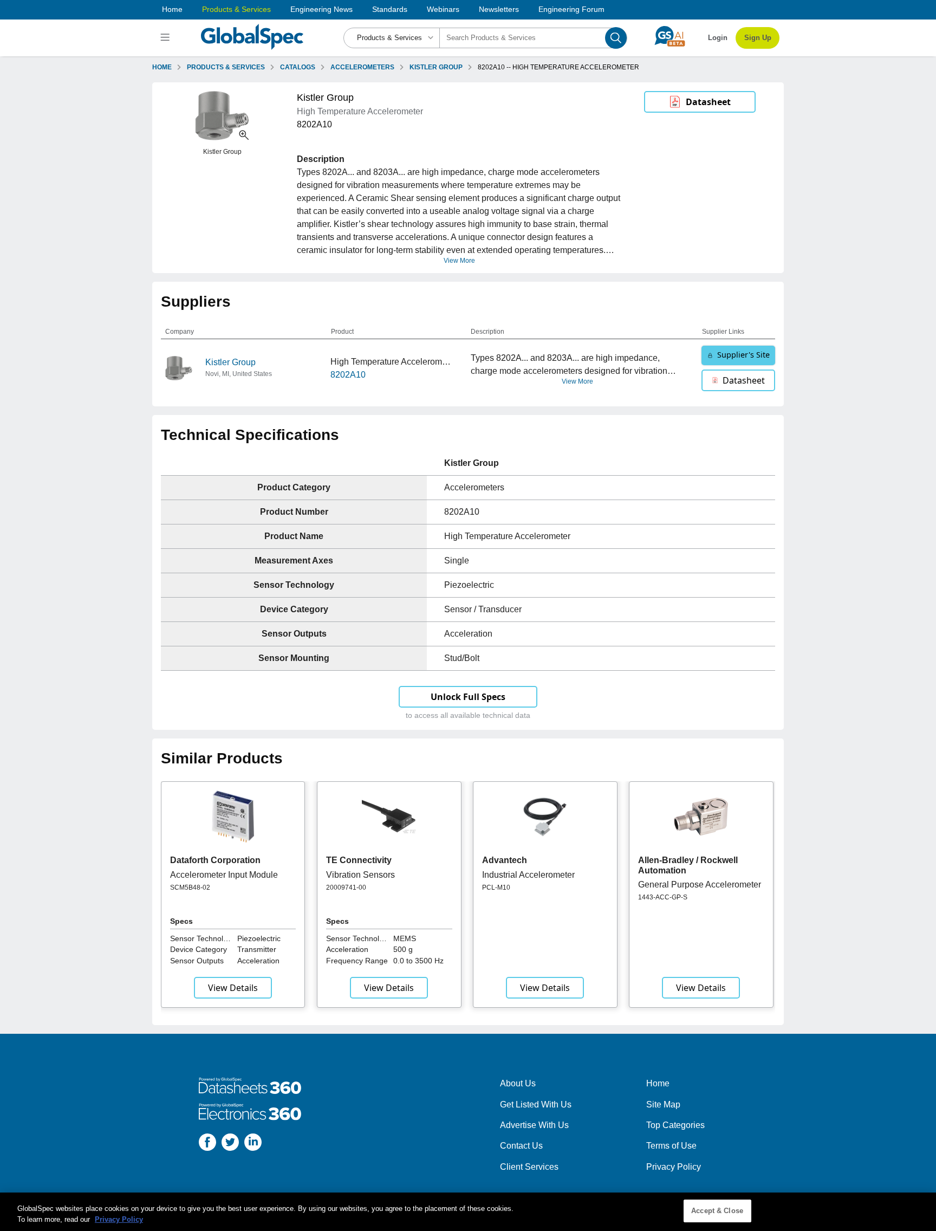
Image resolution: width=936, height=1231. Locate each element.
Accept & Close (717, 1211)
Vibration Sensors (360, 874)
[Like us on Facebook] (207, 1144)
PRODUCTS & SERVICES (226, 67)
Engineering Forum (571, 9)
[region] (468, 1212)
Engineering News (321, 9)
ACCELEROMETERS (362, 67)
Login (717, 38)
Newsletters (499, 9)
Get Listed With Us (535, 1104)
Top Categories (675, 1125)
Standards (389, 9)
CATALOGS (297, 67)
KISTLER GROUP (436, 67)
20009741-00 (346, 887)
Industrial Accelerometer (528, 874)
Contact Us (521, 1145)
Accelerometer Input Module (224, 874)
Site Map (663, 1104)
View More (459, 260)
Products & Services (236, 9)
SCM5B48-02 (190, 887)
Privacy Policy (673, 1166)
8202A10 (348, 374)
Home (172, 9)
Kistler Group (230, 362)
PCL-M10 (496, 887)
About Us (518, 1083)
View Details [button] (233, 988)
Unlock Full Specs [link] (468, 697)
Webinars (443, 9)
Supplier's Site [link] (743, 354)
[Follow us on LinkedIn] (253, 1144)
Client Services (529, 1166)
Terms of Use (671, 1145)
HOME (162, 67)
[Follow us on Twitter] (230, 1144)
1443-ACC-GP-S (662, 897)
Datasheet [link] (708, 102)
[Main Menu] (166, 38)
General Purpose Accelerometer (699, 884)
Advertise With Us (534, 1125)
